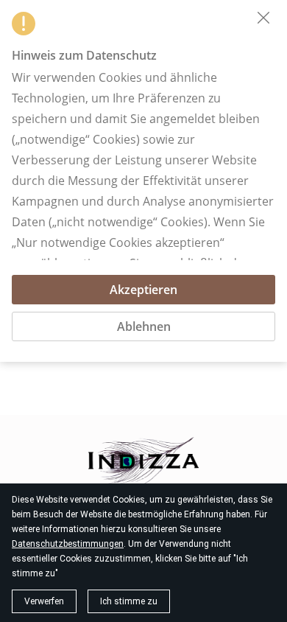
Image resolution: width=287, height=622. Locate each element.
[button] (263, 17)
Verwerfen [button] (44, 601)
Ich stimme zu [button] (128, 601)
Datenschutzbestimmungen (68, 544)
